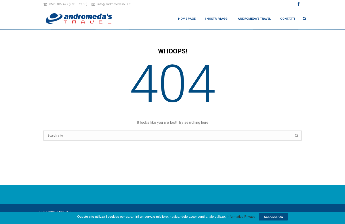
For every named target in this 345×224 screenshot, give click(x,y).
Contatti (287, 18)
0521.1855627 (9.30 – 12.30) (68, 4)
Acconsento (273, 217)
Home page (187, 18)
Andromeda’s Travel (254, 18)
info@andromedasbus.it (113, 4)
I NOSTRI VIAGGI (216, 18)
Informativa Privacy (241, 216)
